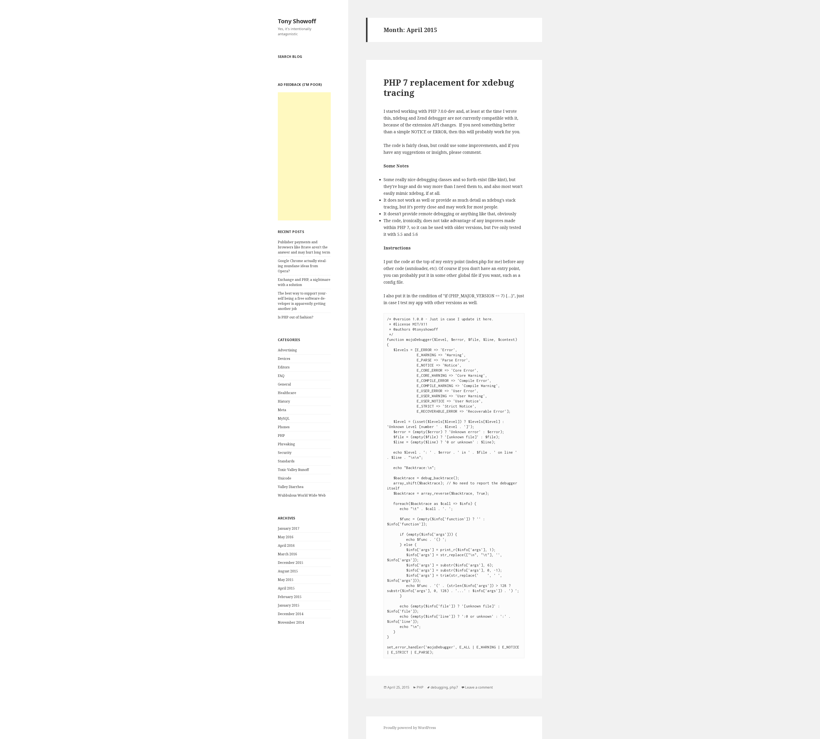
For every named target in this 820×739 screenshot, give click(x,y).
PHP (281, 435)
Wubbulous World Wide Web (302, 495)
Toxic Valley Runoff (293, 469)
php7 (454, 687)
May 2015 (285, 579)
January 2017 (288, 528)
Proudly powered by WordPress (410, 727)
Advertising (287, 350)
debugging (439, 687)
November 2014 (291, 622)
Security (284, 452)
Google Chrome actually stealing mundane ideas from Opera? (302, 265)
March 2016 (287, 554)
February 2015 (290, 596)
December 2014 (290, 613)
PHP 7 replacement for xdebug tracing (449, 87)
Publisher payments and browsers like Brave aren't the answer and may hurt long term (304, 247)
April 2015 (286, 588)
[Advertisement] (304, 156)
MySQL (284, 418)
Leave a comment (479, 687)
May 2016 (285, 537)
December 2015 (290, 562)
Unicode (284, 478)
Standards (286, 461)
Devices (284, 358)
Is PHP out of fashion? (295, 317)
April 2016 (286, 545)
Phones (284, 427)
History (284, 401)
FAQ (281, 375)
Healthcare (287, 392)
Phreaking (286, 444)
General (284, 384)
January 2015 (288, 605)
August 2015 (288, 571)
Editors (284, 367)
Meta (282, 410)
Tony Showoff (297, 21)
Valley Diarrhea (290, 486)
